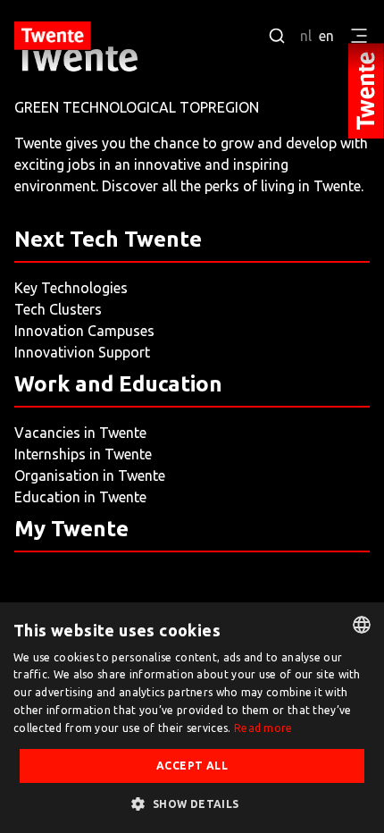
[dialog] (192, 717)
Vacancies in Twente (80, 433)
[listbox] (362, 625)
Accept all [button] (192, 765)
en (326, 36)
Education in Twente (80, 497)
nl (306, 36)
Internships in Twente (83, 454)
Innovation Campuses (84, 331)
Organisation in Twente (89, 475)
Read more (263, 728)
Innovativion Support (82, 352)
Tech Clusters (58, 309)
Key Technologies (71, 288)
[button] (191, 803)
